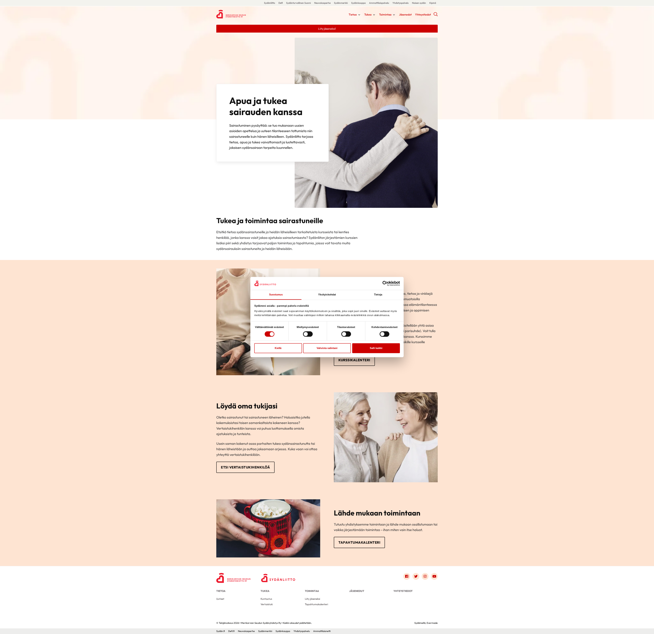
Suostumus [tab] (276, 294)
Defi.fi (231, 631)
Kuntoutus (266, 598)
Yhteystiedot (423, 14)
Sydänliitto (269, 2)
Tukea (367, 14)
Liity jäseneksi (312, 598)
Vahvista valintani (327, 348)
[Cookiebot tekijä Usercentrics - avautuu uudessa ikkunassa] (385, 283)
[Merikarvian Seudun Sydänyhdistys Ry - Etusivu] (233, 577)
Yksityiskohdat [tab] (327, 294)
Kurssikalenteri (354, 360)
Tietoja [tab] (378, 294)
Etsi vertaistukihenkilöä (245, 467)
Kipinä (432, 2)
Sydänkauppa (358, 2)
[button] (435, 15)
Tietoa (353, 14)
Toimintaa (385, 14)
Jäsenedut (405, 14)
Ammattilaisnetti (322, 631)
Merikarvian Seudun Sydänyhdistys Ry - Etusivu (243, 14)
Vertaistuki (267, 604)
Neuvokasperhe (322, 2)
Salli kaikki (376, 348)
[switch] (308, 334)
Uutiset (220, 598)
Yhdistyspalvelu (400, 2)
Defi (280, 2)
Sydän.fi (220, 631)
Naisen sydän (419, 2)
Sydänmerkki (341, 2)
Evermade (432, 622)
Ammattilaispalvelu (379, 2)
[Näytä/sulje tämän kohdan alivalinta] (359, 15)
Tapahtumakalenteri (359, 542)
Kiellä (278, 348)
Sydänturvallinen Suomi (298, 2)
